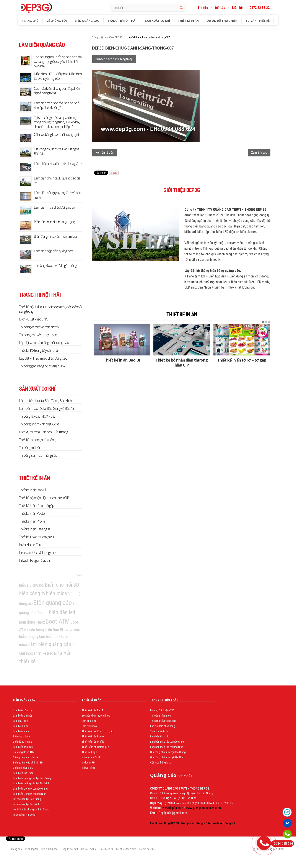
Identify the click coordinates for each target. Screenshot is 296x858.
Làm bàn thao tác (159, 736)
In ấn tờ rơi (69, 630)
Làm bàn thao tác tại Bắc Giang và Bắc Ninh (48, 408)
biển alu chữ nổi (31, 585)
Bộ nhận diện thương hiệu (96, 715)
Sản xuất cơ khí (157, 21)
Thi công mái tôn (30, 447)
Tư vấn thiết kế (258, 21)
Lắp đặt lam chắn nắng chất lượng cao (44, 342)
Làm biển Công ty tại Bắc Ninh (29, 793)
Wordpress (187, 823)
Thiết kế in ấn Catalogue (34, 529)
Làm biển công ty (22, 710)
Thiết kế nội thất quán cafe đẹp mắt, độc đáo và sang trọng (50, 309)
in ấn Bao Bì (53, 629)
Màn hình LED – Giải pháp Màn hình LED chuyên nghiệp (58, 76)
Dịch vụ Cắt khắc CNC (33, 319)
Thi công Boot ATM (23, 752)
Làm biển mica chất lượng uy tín (54, 207)
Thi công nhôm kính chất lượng (39, 424)
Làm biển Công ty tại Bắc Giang (30, 788)
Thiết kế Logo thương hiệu (36, 536)
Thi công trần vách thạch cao (38, 334)
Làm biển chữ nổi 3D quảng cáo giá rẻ (57, 180)
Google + (229, 823)
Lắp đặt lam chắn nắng (162, 726)
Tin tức (202, 8)
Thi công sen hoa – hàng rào (38, 455)
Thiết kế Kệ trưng (159, 731)
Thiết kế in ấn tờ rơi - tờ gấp (241, 360)
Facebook (156, 823)
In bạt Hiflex (88, 767)
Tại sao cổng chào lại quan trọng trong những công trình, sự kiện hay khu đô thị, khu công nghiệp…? (57, 122)
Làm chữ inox (20, 720)
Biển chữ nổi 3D (62, 585)
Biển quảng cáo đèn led (26, 757)
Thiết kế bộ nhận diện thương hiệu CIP (182, 362)
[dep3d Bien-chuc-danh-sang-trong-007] (146, 141)
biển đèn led (62, 612)
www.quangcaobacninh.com (203, 808)
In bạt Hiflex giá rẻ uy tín (34, 560)
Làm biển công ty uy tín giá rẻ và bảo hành (57, 195)
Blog (45, 7)
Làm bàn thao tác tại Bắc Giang (167, 741)
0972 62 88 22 (260, 8)
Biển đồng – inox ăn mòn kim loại (55, 236)
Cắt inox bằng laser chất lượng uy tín (57, 134)
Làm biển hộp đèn (23, 746)
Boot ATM (58, 621)
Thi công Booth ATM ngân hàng (55, 265)
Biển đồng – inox (22, 741)
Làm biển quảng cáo (49, 644)
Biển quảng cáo (87, 21)
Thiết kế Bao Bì (45, 653)
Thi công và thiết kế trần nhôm (39, 327)
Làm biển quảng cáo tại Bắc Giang (32, 778)
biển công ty (32, 593)
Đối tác (220, 8)
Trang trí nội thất (122, 21)
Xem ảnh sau (259, 152)
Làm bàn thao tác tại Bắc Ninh (166, 746)
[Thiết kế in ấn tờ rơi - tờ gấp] (241, 339)
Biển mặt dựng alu (23, 767)
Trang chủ (30, 21)
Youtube (218, 823)
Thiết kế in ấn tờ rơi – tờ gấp (36, 505)
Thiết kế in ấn (188, 21)
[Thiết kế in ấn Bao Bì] (122, 339)
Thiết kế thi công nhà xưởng (37, 439)
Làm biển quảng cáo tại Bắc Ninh (31, 783)
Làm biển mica (21, 731)
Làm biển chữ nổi (22, 715)
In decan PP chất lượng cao (37, 552)
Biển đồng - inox (32, 622)
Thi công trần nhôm (161, 715)
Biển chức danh (21, 736)
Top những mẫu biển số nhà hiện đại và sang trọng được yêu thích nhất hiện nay (58, 61)
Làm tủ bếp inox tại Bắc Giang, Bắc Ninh (45, 400)
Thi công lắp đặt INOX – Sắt (37, 416)
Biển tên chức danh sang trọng (114, 59)
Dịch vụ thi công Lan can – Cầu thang (43, 432)
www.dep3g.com (172, 808)
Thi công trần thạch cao (163, 720)
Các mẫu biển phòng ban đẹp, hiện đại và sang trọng (57, 90)
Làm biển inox (20, 726)
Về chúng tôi (57, 21)
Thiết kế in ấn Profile (32, 521)
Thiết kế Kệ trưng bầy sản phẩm (39, 350)
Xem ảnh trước (105, 152)
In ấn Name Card (30, 544)
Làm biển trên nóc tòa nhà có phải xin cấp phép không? (56, 105)
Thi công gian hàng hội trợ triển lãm (42, 366)
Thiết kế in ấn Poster (32, 513)
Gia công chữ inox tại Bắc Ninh (167, 757)
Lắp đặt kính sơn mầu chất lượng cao (43, 358)
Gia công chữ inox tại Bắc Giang (168, 752)
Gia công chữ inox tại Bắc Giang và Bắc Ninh (56, 151)
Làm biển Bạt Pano (23, 773)
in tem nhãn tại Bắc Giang (27, 799)
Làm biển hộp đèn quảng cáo (53, 251)
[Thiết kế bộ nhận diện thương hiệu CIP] (181, 339)
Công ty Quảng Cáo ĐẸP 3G (107, 37)
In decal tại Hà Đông (24, 814)
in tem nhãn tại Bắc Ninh (26, 804)
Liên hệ (237, 8)
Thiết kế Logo (89, 752)
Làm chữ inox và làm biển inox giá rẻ (57, 163)
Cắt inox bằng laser (161, 762)
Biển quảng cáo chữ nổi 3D (28, 762)
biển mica (56, 593)
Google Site (203, 823)
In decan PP (88, 762)
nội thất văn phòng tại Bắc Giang (31, 809)
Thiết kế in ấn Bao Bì (122, 360)
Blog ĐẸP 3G (171, 823)
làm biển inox (49, 636)
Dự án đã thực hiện (222, 21)
